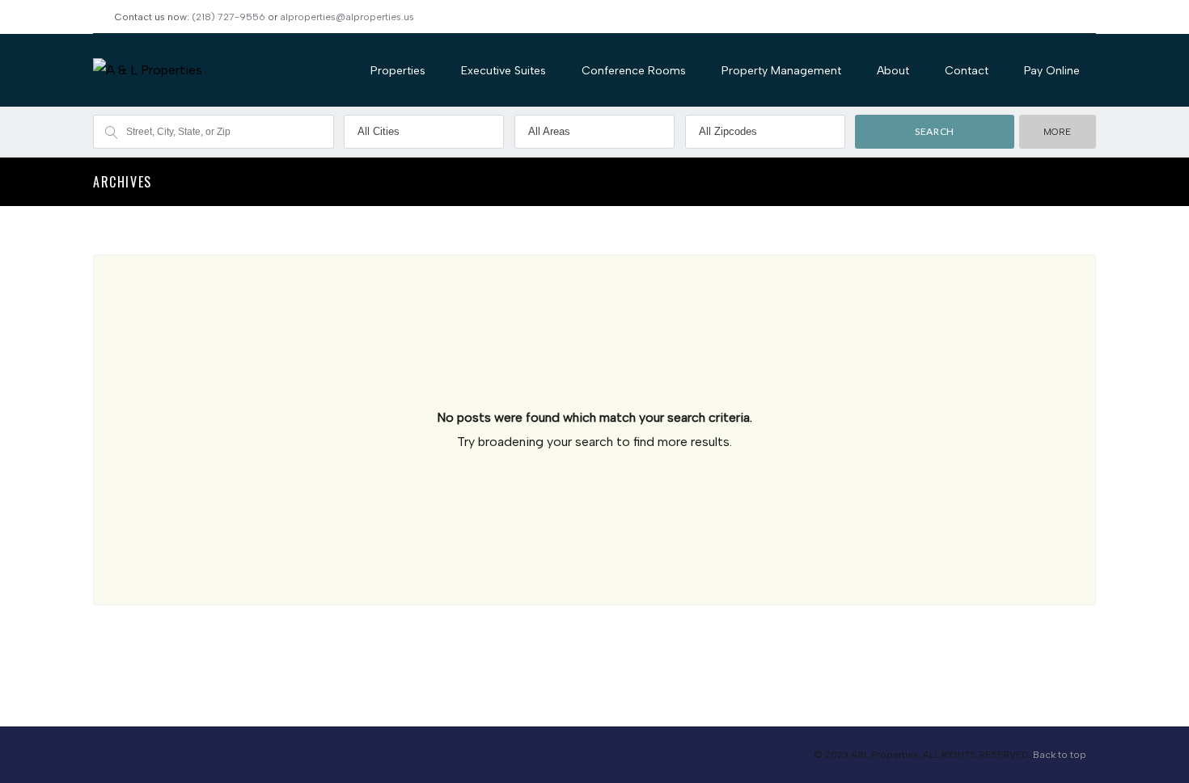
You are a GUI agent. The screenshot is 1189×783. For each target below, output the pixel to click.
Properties (397, 71)
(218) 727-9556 (228, 17)
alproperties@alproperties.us (347, 17)
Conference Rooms (634, 71)
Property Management (781, 71)
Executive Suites (503, 71)
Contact (966, 71)
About (893, 71)
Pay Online (1052, 71)
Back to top (1059, 754)
